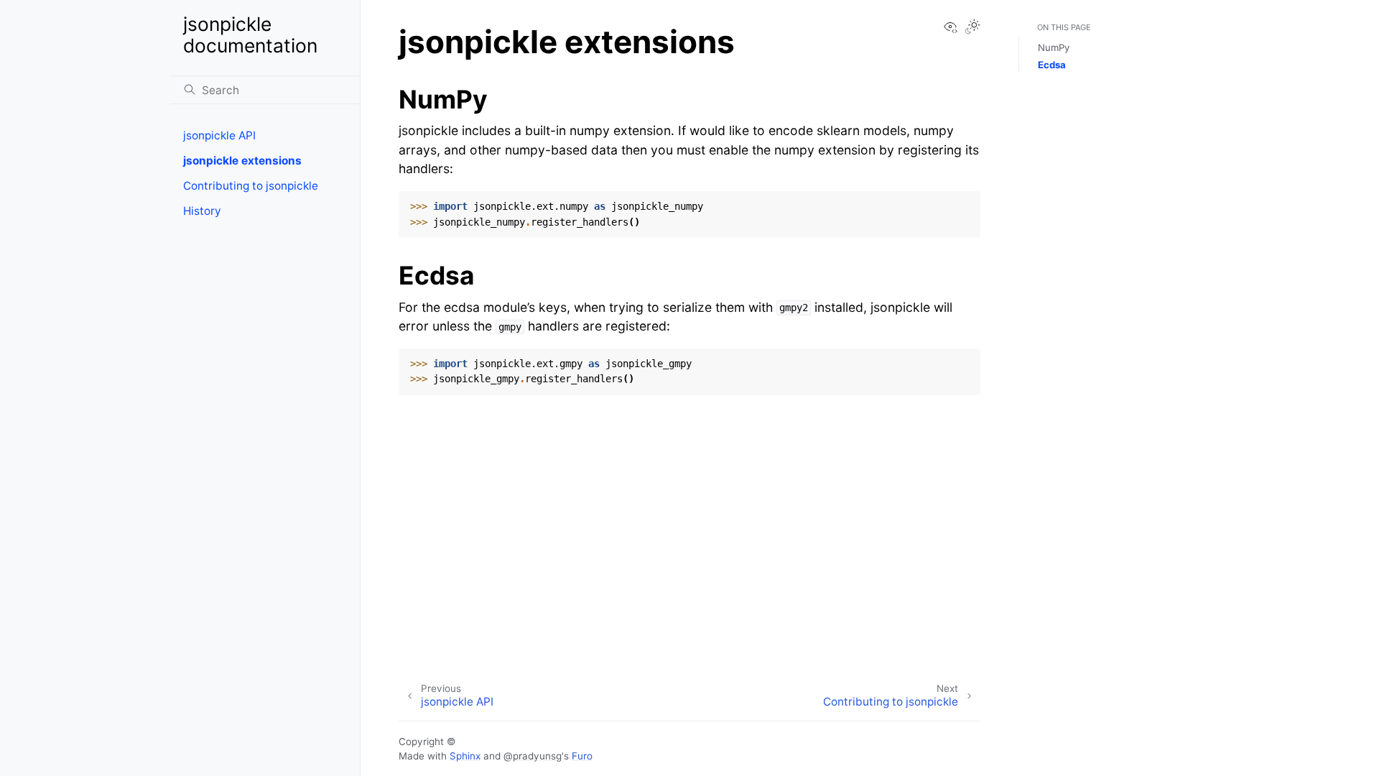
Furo (582, 756)
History (202, 211)
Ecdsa (1052, 64)
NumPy (1053, 47)
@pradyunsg (532, 756)
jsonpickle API (219, 135)
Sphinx (465, 756)
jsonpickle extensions (242, 160)
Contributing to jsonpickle (250, 186)
